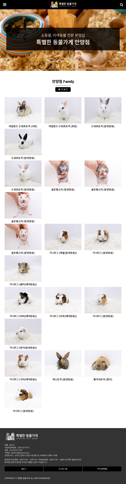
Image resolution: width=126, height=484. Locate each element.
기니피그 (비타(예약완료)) (23, 316)
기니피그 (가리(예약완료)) (23, 379)
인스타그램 (63, 469)
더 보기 (64, 89)
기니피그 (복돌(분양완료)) (63, 252)
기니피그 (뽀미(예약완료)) (23, 284)
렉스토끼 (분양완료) (63, 379)
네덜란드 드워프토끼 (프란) (63, 126)
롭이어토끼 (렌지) (103, 379)
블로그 (23, 469)
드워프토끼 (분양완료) (102, 126)
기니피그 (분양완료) (103, 252)
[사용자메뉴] (121, 5)
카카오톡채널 (102, 469)
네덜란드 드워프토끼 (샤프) (23, 126)
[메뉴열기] (5, 5)
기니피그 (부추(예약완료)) (63, 316)
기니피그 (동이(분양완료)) (23, 347)
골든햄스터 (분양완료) (63, 189)
